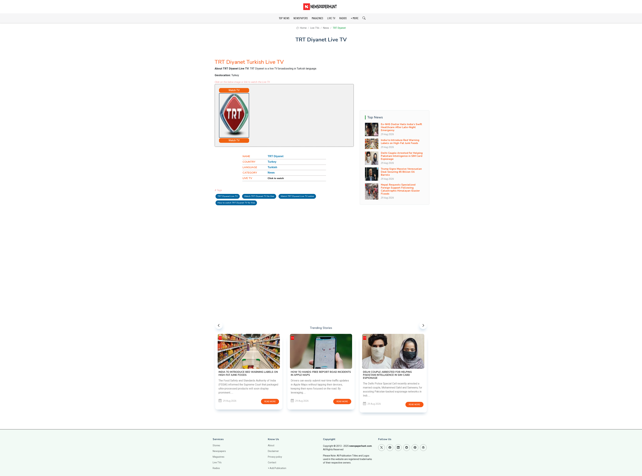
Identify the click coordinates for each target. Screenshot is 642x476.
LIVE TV (331, 18)
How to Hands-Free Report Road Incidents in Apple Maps (321, 373)
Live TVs (314, 28)
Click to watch (276, 178)
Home (302, 28)
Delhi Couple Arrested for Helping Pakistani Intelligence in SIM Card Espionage (402, 156)
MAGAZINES (317, 18)
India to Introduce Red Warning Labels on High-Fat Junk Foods (400, 141)
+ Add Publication (277, 468)
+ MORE (354, 18)
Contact (272, 462)
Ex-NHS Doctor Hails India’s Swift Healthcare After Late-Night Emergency (401, 127)
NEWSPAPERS (300, 18)
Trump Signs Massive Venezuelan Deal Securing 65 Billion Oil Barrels (401, 172)
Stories (216, 445)
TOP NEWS (284, 18)
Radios (216, 468)
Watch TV (234, 90)
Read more (270, 401)
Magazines (218, 457)
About (271, 445)
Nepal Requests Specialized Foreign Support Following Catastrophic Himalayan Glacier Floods (400, 189)
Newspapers (219, 451)
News (326, 28)
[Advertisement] (293, 114)
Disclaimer (273, 451)
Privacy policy (275, 457)
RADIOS (343, 18)
